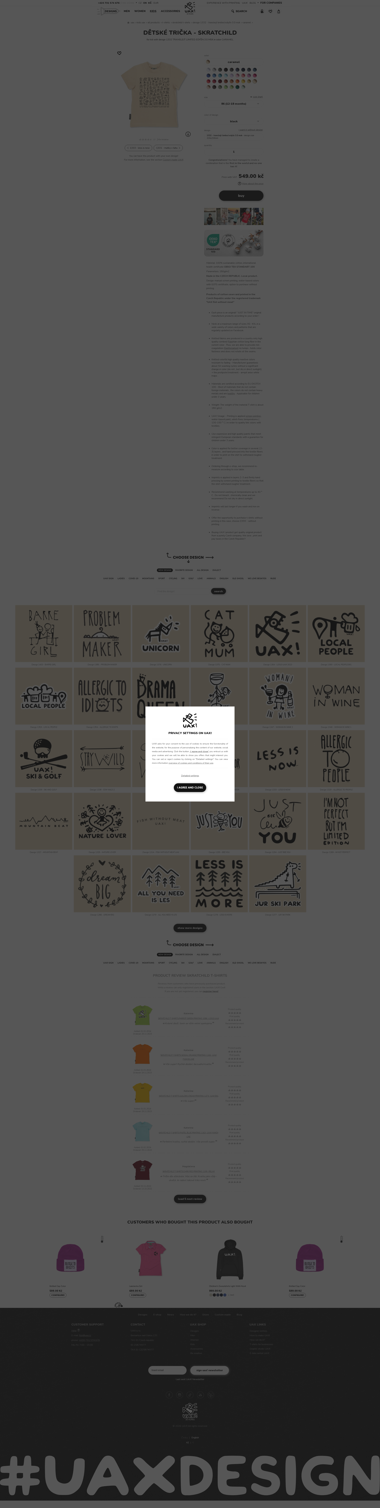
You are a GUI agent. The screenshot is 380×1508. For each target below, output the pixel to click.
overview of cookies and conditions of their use (191, 763)
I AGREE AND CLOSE (190, 787)
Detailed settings (190, 775)
